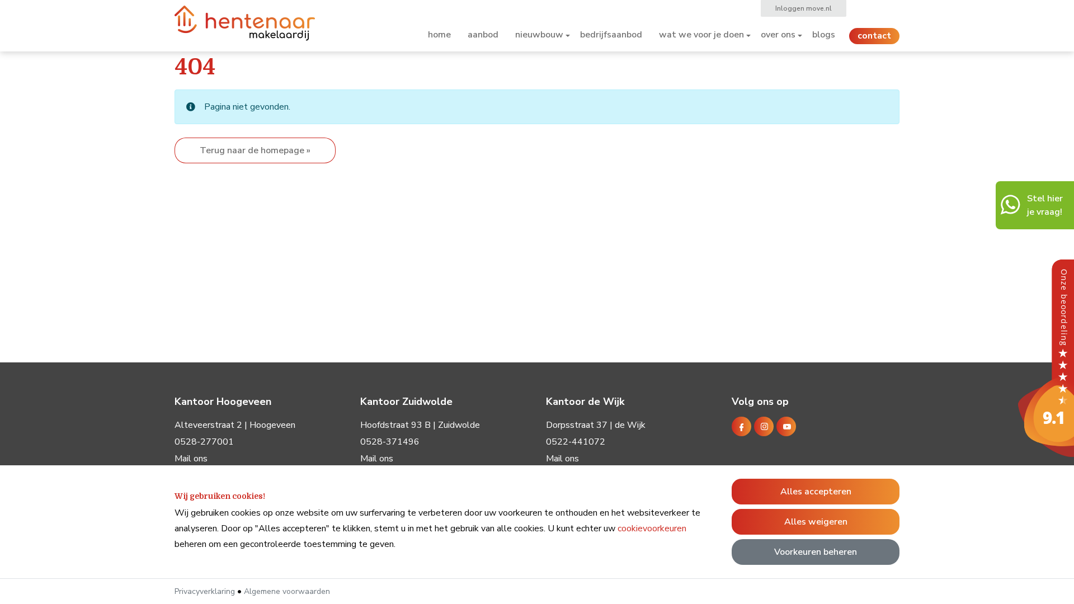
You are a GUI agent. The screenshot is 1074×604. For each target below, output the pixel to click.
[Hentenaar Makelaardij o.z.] (1046, 358)
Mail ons (191, 458)
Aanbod (483, 35)
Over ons (778, 35)
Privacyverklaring (205, 591)
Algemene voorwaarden (287, 591)
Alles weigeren (815, 522)
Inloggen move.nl (803, 8)
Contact (874, 36)
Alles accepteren (815, 491)
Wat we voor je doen (701, 35)
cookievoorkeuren (652, 528)
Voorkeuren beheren (815, 552)
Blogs (823, 35)
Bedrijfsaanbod (611, 35)
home (439, 35)
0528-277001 (204, 442)
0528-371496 (390, 442)
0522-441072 (575, 442)
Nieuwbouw (539, 35)
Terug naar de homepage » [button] (255, 150)
